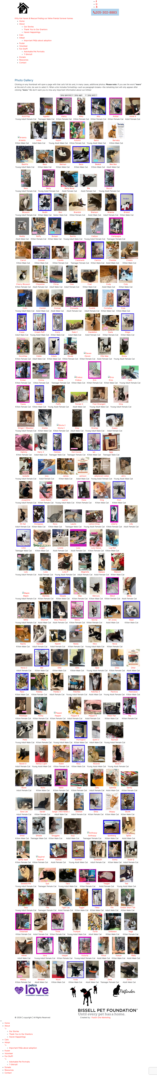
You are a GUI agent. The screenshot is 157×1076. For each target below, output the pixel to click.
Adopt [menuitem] (7, 1043)
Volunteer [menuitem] (9, 1053)
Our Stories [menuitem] (14, 1031)
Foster (22, 43)
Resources (23, 60)
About (22, 24)
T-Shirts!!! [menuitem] (13, 1064)
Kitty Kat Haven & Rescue (44, 18)
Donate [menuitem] (8, 1067)
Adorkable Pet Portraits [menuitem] (19, 1062)
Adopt (22, 38)
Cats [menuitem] (7, 1039)
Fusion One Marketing (101, 1017)
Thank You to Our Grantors (35, 29)
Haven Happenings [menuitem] (17, 1037)
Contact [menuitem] (8, 1073)
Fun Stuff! (23, 49)
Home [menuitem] (7, 1023)
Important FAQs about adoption (37, 40)
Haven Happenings (32, 32)
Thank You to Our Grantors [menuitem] (21, 1034)
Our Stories (29, 26)
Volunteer (23, 46)
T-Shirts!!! (28, 54)
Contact (22, 62)
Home (21, 21)
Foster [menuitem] (7, 1050)
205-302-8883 (106, 12)
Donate (22, 57)
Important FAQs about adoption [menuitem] (23, 1048)
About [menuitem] (7, 1027)
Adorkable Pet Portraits (34, 51)
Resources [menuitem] (9, 1070)
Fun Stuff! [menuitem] (9, 1057)
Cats (21, 35)
